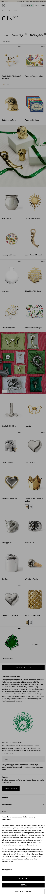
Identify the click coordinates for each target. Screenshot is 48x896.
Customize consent (23, 892)
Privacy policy (7, 869)
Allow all (23, 878)
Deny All (23, 885)
